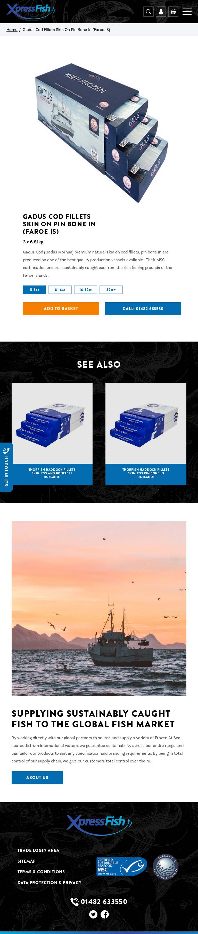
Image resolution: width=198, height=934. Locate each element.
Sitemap (27, 861)
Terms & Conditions (41, 872)
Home (12, 29)
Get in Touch (6, 471)
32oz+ (111, 289)
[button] (148, 11)
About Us (37, 778)
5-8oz (34, 289)
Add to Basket (61, 309)
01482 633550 (104, 902)
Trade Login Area (39, 850)
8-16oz (60, 289)
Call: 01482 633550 (143, 309)
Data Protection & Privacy (49, 883)
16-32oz (85, 289)
